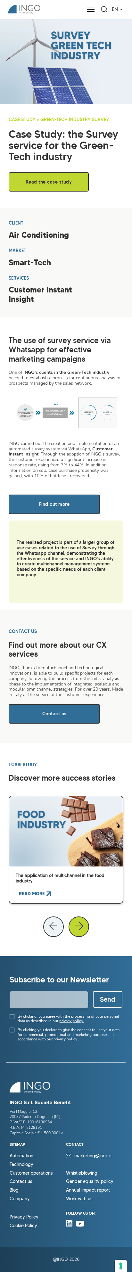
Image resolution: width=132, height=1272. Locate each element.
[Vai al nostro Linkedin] (71, 1224)
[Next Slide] (79, 926)
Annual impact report (88, 1190)
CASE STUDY (22, 119)
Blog (14, 1190)
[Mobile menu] (91, 9)
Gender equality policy (89, 1181)
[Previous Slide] (53, 926)
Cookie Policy (23, 1225)
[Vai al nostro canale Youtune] (80, 1224)
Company (20, 1199)
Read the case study (49, 182)
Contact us (54, 714)
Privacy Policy (24, 1217)
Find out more (54, 504)
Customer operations (31, 1173)
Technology (21, 1164)
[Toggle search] (104, 9)
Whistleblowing (81, 1173)
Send (107, 999)
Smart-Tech (30, 262)
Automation (21, 1156)
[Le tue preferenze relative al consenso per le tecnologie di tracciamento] (121, 1266)
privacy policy (71, 1020)
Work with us (79, 1199)
